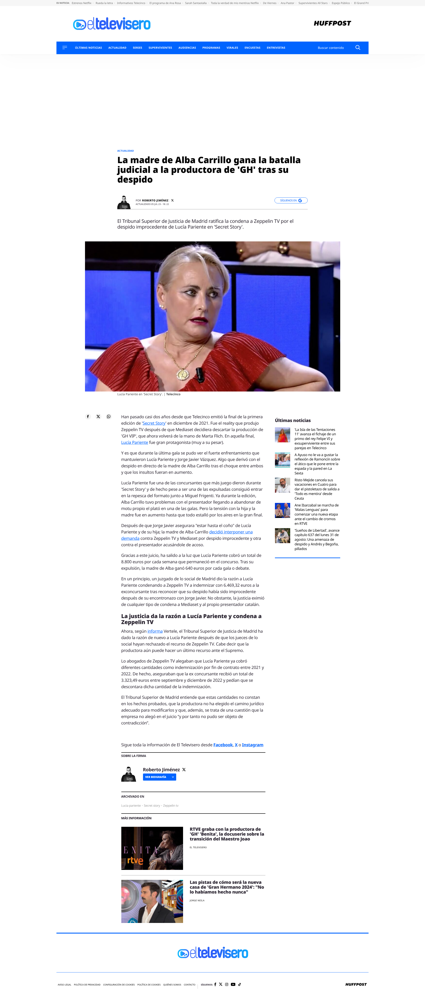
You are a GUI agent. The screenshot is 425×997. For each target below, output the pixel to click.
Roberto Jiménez (155, 200)
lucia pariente (131, 806)
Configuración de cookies (119, 984)
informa (155, 631)
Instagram (252, 745)
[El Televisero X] (220, 985)
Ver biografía (155, 777)
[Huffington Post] (332, 24)
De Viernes (270, 3)
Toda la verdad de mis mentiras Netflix (235, 3)
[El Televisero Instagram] (226, 985)
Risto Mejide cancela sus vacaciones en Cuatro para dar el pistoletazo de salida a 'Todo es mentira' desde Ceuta (317, 489)
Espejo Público (341, 3)
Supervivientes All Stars (313, 3)
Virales (232, 47)
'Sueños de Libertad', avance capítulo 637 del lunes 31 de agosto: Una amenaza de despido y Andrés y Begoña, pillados (317, 539)
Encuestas (253, 47)
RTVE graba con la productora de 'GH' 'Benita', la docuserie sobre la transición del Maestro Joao (227, 834)
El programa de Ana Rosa (166, 3)
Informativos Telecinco (131, 3)
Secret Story (154, 423)
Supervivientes (160, 47)
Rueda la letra (105, 3)
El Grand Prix (362, 3)
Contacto (189, 984)
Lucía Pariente (134, 442)
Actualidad (117, 47)
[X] (172, 200)
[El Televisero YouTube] (233, 985)
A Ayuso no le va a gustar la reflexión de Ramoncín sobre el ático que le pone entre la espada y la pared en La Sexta (317, 464)
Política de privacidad (87, 984)
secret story (152, 806)
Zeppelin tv (170, 806)
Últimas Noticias (88, 47)
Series (137, 47)
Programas (211, 47)
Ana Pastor (288, 3)
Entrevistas (276, 47)
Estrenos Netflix (82, 3)
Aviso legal (64, 984)
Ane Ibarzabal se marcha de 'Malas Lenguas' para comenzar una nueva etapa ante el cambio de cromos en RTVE (317, 514)
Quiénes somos (172, 984)
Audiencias (187, 47)
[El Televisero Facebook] (215, 985)
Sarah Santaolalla (196, 3)
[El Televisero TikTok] (239, 985)
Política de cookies (149, 984)
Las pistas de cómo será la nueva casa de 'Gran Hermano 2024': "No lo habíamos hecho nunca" (227, 887)
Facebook (223, 745)
